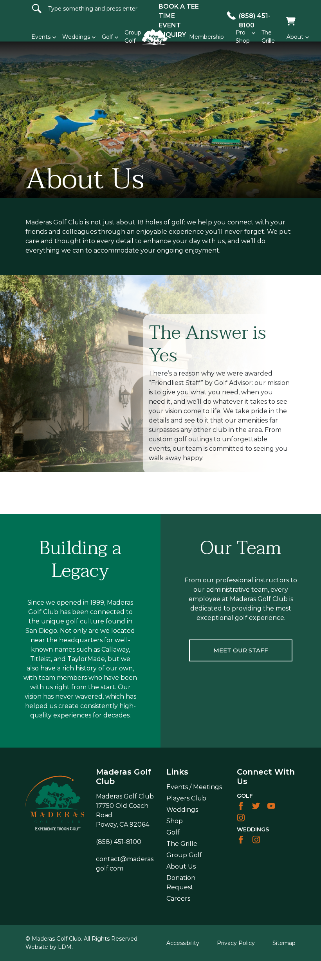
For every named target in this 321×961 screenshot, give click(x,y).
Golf (107, 36)
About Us (181, 866)
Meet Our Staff (240, 650)
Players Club (186, 798)
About (295, 36)
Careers (178, 898)
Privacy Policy (236, 943)
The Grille (268, 36)
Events (40, 36)
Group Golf (184, 855)
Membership (206, 36)
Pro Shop (243, 36)
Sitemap (284, 943)
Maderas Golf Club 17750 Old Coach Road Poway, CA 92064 (125, 810)
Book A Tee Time (179, 11)
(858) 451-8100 (118, 841)
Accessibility (182, 943)
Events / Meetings (194, 787)
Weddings (76, 36)
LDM (65, 946)
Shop (174, 821)
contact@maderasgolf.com (124, 863)
